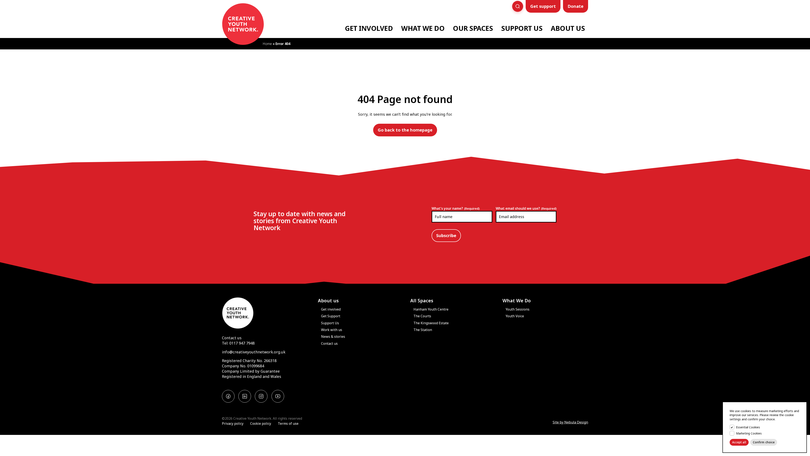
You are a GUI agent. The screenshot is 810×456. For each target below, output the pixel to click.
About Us (568, 28)
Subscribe (446, 235)
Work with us (331, 329)
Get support (543, 6)
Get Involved (369, 28)
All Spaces (421, 300)
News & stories (333, 336)
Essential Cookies (748, 427)
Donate (575, 6)
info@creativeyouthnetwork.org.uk (253, 351)
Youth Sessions (517, 309)
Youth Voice (515, 316)
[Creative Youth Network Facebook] (228, 396)
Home (267, 43)
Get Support (330, 316)
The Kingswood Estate (431, 323)
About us (328, 300)
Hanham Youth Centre (430, 309)
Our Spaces (473, 28)
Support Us (521, 28)
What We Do (422, 28)
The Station (422, 329)
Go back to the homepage (405, 130)
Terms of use (288, 423)
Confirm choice (764, 442)
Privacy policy (232, 423)
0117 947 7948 (242, 343)
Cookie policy (260, 423)
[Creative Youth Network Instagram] (261, 396)
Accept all (739, 442)
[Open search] (517, 6)
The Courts (422, 316)
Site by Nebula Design (570, 422)
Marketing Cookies (749, 433)
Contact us (232, 337)
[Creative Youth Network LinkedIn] (244, 396)
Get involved (331, 309)
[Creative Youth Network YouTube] (277, 396)
